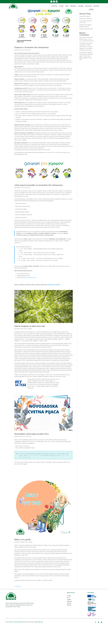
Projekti (73, 6)
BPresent (18, 50)
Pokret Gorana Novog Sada (16, 622)
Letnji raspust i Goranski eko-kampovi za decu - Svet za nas (86, 39)
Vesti (67, 6)
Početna (54, 6)
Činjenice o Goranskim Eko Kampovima (31, 47)
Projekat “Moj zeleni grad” (85, 18)
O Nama (61, 6)
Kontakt (96, 6)
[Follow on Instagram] (54, 2)
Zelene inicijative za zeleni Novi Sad (29, 326)
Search (91, 9)
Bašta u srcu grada (22, 539)
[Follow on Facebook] (51, 2)
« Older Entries (17, 586)
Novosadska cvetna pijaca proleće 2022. (31, 434)
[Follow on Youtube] (57, 2)
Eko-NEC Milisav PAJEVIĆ (85, 52)
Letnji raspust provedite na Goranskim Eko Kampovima (38, 185)
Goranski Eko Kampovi (84, 16)
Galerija (81, 6)
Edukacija (88, 6)
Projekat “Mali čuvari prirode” (86, 28)
